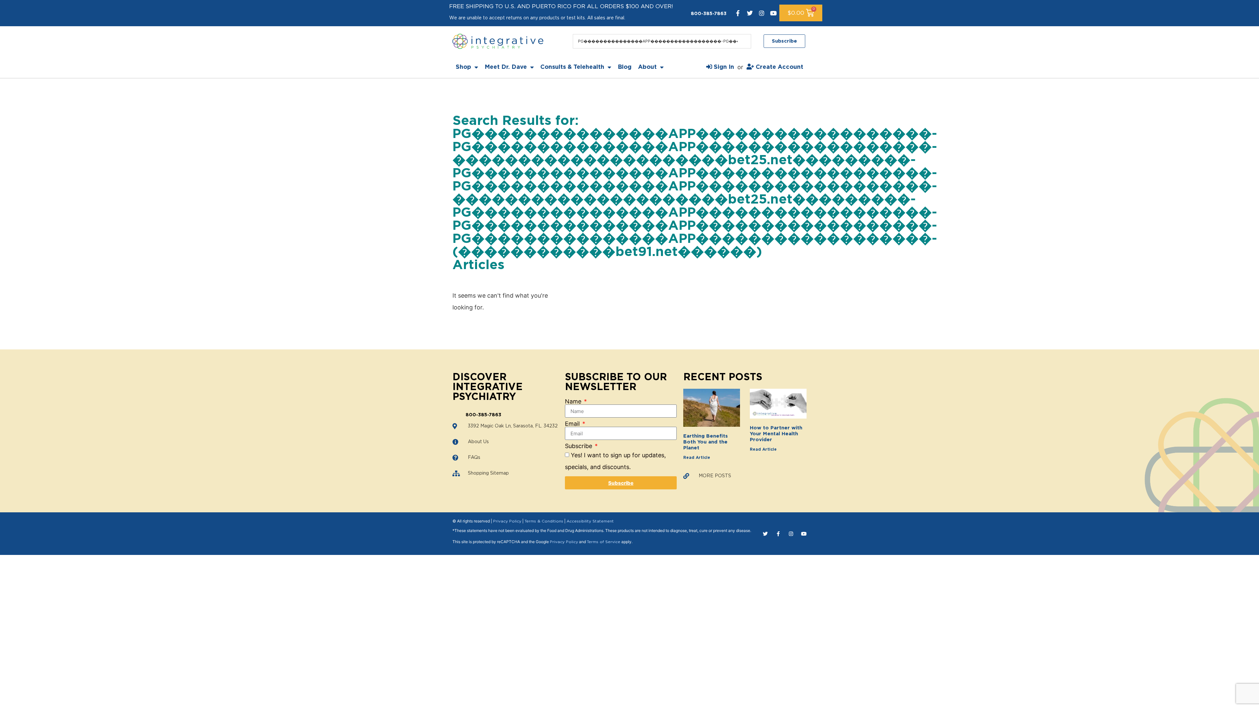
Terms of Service (603, 542)
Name (574, 401)
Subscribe (579, 446)
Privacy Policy (507, 521)
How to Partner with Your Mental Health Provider (776, 433)
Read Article (696, 458)
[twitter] (750, 13)
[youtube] (773, 13)
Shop (463, 67)
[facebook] (738, 13)
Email (573, 424)
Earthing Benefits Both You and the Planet (705, 442)
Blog (624, 67)
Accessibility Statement (590, 521)
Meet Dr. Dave (506, 67)
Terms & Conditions (544, 521)
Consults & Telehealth (572, 67)
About (647, 67)
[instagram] (762, 13)
